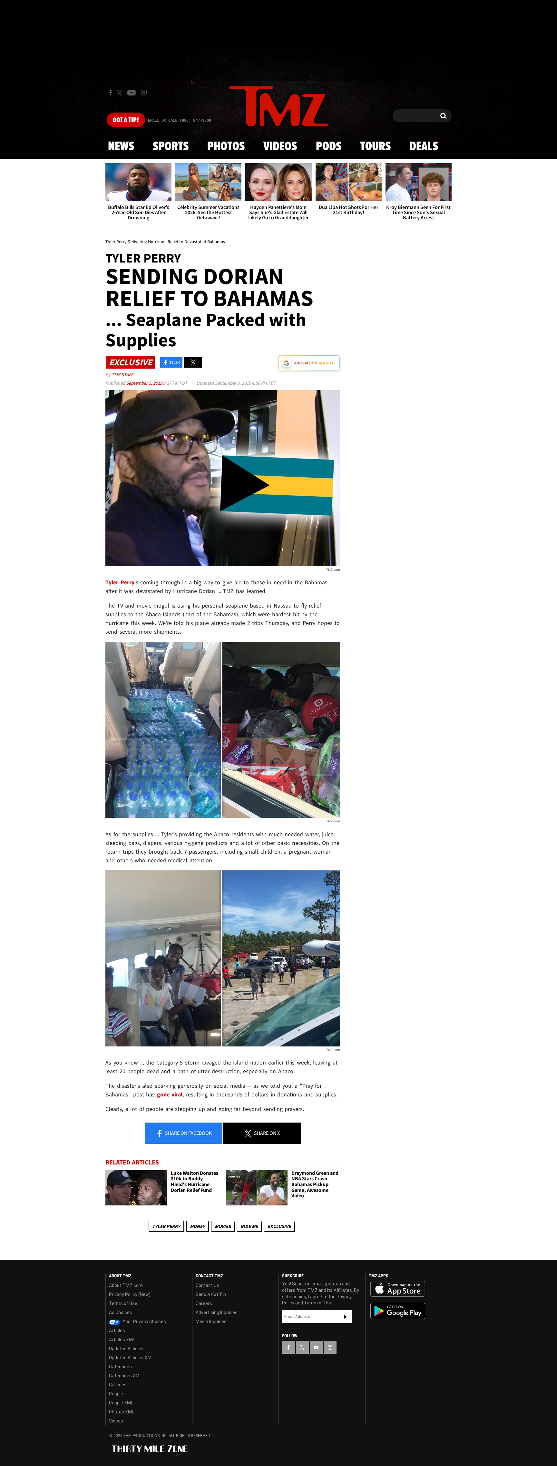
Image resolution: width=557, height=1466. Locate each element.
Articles (117, 1330)
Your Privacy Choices (144, 1321)
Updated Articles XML (131, 1357)
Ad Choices (120, 1312)
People (116, 1393)
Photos (226, 146)
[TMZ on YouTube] (316, 1347)
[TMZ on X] (120, 92)
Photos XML (121, 1411)
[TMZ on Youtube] (131, 92)
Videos (280, 146)
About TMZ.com (126, 1285)
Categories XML (125, 1375)
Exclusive (279, 1226)
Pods (328, 146)
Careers (204, 1303)
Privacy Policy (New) (130, 1294)
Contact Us (207, 1285)
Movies (223, 1226)
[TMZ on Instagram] (143, 92)
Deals (423, 146)
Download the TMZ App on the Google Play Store (397, 1311)
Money (197, 1226)
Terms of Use (123, 1303)
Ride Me (249, 1226)
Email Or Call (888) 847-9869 (179, 120)
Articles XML (122, 1339)
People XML (121, 1402)
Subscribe (345, 1316)
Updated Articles (126, 1348)
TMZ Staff (122, 374)
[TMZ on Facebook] (110, 92)
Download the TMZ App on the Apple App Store (397, 1289)
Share (188, 1133)
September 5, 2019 (144, 383)
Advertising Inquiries (217, 1312)
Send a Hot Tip (211, 1294)
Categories (120, 1366)
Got (126, 120)
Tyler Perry (166, 1226)
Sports (171, 146)
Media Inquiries (211, 1321)
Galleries (118, 1384)
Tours (375, 146)
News (121, 146)
